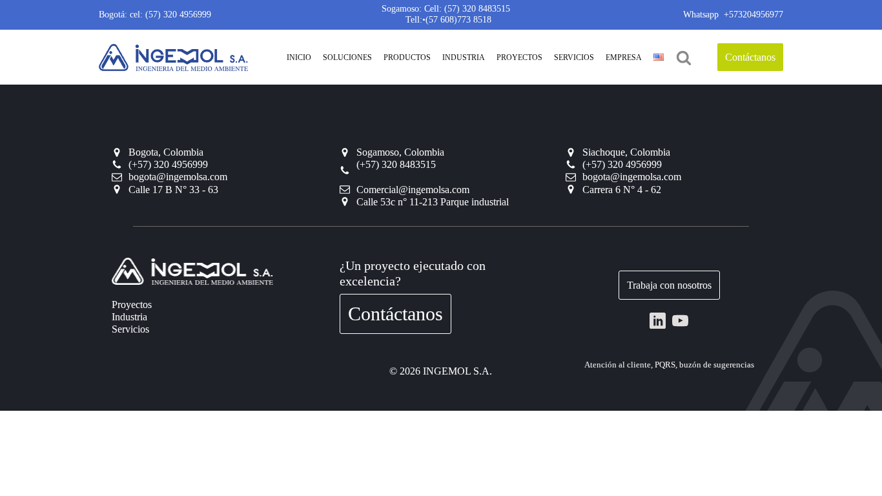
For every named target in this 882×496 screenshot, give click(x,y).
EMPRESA (624, 57)
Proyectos (132, 304)
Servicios (130, 329)
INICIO (299, 57)
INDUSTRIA (463, 57)
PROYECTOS (519, 57)
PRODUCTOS (407, 57)
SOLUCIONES (347, 57)
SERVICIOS (574, 57)
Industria (129, 316)
